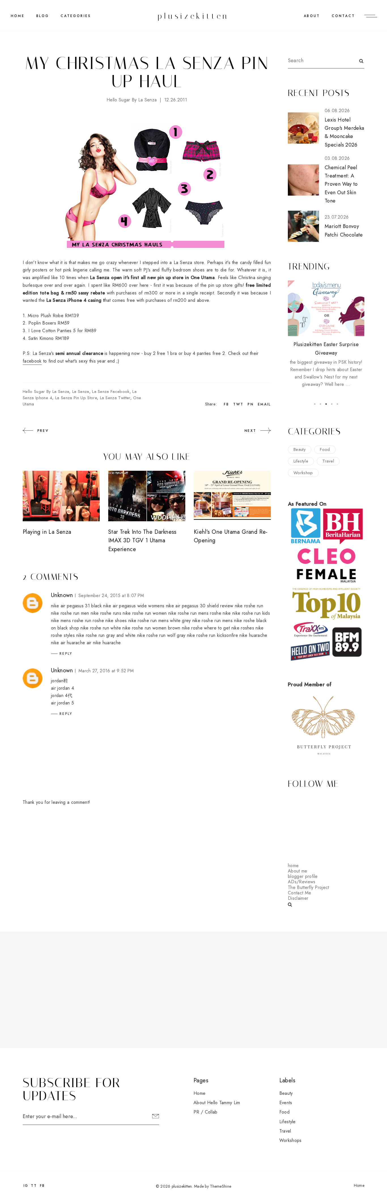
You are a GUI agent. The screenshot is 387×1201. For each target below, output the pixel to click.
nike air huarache (68, 642)
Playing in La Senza (47, 532)
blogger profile (303, 876)
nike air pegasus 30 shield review (199, 605)
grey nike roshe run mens (207, 620)
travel (328, 461)
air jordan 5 (62, 703)
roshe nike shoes (110, 620)
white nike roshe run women (138, 628)
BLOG (42, 15)
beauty (300, 449)
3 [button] (326, 404)
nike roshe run (249, 605)
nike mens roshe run (71, 620)
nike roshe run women (145, 613)
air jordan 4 (62, 688)
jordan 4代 (61, 695)
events (285, 1102)
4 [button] (332, 404)
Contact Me (299, 893)
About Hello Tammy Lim (217, 1102)
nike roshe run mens (188, 613)
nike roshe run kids (251, 613)
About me (297, 871)
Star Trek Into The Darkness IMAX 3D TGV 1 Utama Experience (142, 540)
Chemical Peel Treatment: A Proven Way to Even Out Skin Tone (341, 184)
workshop (303, 473)
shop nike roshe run (89, 628)
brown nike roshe (185, 628)
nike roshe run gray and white (105, 635)
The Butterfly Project (308, 887)
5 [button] (337, 404)
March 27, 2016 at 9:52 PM (106, 671)
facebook (32, 361)
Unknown (62, 595)
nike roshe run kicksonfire (212, 635)
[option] (326, 334)
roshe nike (220, 613)
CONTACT (343, 15)
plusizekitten (193, 16)
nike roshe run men (70, 613)
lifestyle (301, 461)
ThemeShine (220, 1186)
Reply (66, 653)
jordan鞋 (59, 680)
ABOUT (312, 15)
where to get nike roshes (229, 628)
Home (18, 15)
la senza (80, 391)
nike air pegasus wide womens (133, 605)
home (293, 865)
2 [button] (320, 404)
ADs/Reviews (302, 881)
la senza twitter (115, 398)
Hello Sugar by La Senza (132, 100)
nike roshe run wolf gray (161, 635)
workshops (290, 1140)
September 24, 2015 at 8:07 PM (111, 595)
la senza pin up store (76, 398)
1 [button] (315, 404)
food (325, 449)
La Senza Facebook (110, 391)
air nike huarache (104, 642)
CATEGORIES (76, 15)
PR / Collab (206, 1112)
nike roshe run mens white (154, 620)
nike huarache (253, 635)
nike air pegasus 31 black (76, 605)
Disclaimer (298, 898)
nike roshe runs (106, 613)
